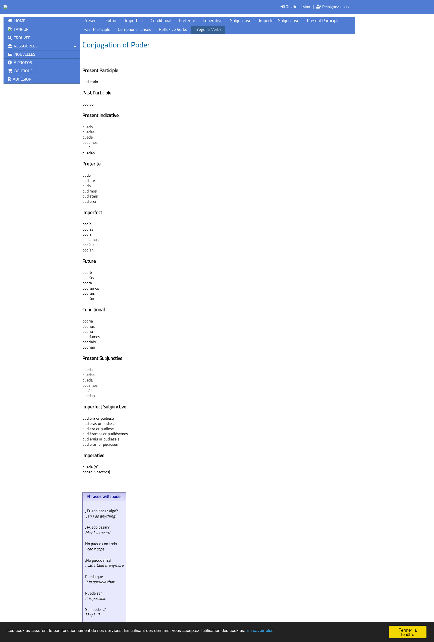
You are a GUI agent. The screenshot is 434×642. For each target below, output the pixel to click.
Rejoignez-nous (335, 7)
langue (20, 30)
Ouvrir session (297, 7)
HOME (18, 21)
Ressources (25, 46)
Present (91, 21)
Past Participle (97, 30)
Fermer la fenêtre (408, 632)
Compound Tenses (134, 30)
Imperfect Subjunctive (279, 21)
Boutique (22, 71)
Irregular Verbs (208, 30)
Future (111, 21)
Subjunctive (240, 21)
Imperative (213, 21)
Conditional (161, 21)
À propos (22, 63)
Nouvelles (23, 55)
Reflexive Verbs (173, 30)
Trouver (21, 38)
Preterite (187, 21)
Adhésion (21, 80)
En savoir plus (260, 630)
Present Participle (323, 21)
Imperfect (134, 21)
